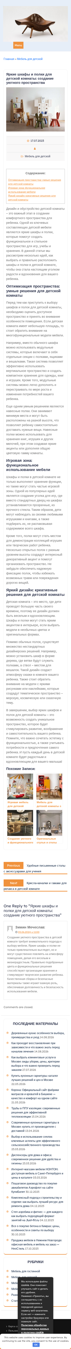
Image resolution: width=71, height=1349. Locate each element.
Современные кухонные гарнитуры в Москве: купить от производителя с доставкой (35, 1126)
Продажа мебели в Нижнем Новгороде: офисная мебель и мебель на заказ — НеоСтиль (36, 1244)
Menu (18, 45)
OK (36, 1344)
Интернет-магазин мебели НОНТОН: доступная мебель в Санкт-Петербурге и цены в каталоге (37, 1173)
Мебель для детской (30, 59)
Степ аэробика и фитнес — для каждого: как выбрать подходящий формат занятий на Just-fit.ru (37, 1216)
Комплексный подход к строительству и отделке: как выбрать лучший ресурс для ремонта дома (37, 1202)
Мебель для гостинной (25, 1271)
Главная (9, 59)
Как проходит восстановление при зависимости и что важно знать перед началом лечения (35, 1047)
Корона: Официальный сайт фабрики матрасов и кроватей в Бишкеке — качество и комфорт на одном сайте (35, 1094)
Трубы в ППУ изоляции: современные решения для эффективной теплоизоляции (35, 1112)
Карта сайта (15, 1326)
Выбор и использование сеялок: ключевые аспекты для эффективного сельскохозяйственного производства (35, 1141)
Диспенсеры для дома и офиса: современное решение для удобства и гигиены (36, 1159)
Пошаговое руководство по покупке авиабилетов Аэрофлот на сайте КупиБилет (34, 1187)
